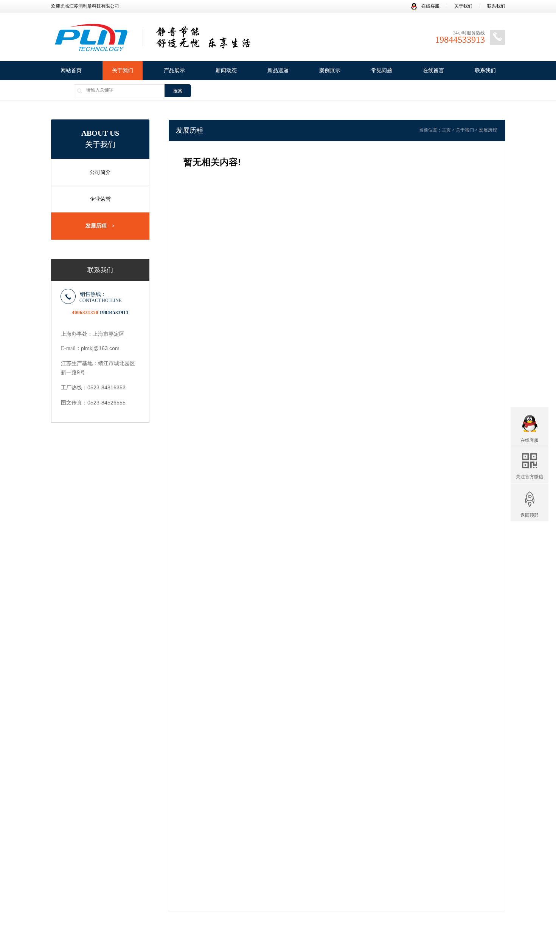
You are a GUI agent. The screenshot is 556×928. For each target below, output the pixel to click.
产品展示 (174, 70)
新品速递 (278, 70)
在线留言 (433, 70)
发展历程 (100, 226)
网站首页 (71, 70)
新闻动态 (226, 70)
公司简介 (100, 172)
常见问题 (381, 70)
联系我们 (496, 6)
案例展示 (329, 70)
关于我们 (463, 6)
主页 (446, 130)
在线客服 (430, 6)
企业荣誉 (100, 199)
